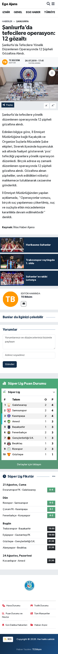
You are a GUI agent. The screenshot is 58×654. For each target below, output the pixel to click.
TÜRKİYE (49, 12)
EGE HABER (33, 12)
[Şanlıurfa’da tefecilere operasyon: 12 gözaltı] (29, 84)
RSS (9, 639)
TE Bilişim (37, 649)
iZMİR (6, 12)
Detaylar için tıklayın (29, 464)
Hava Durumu (13, 605)
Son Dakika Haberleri (16, 625)
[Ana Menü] (53, 4)
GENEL (18, 12)
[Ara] (48, 4)
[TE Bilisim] (10, 299)
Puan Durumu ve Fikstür (12, 615)
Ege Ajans (9, 4)
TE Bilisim (26, 297)
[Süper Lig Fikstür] (53, 476)
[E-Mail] (23, 304)
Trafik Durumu (41, 605)
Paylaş (9, 105)
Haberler (7, 21)
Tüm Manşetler (42, 613)
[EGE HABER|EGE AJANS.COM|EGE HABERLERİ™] (29, 585)
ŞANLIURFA (22, 21)
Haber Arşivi (40, 625)
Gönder (10, 364)
